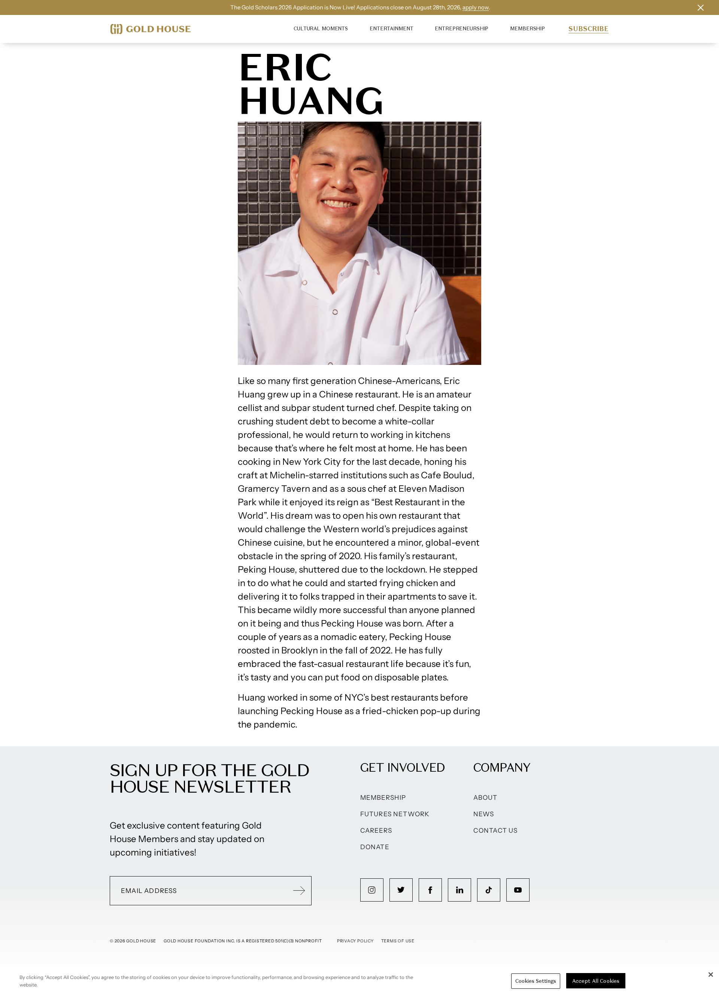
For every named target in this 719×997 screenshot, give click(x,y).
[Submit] (299, 890)
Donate (374, 847)
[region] (359, 981)
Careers (376, 830)
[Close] (711, 974)
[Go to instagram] (371, 890)
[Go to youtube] (518, 890)
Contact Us (495, 830)
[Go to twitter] (401, 890)
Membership (527, 28)
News (483, 814)
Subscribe (588, 29)
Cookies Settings (535, 981)
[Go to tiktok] (488, 890)
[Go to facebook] (430, 890)
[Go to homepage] (150, 29)
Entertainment (391, 28)
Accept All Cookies (595, 981)
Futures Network (395, 814)
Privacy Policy (355, 940)
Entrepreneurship (461, 28)
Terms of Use (398, 940)
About (485, 797)
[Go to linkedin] (459, 890)
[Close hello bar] (700, 7)
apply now (475, 7)
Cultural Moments (321, 28)
